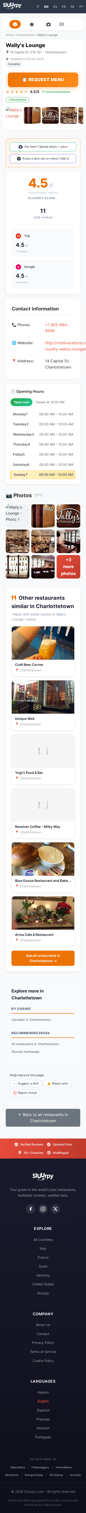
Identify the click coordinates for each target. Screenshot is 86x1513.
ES (55, 7)
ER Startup (56, 1475)
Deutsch (43, 1428)
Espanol (43, 1410)
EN (46, 7)
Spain (43, 1266)
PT (81, 7)
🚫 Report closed (25, 1093)
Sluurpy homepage (25, 1051)
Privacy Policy (43, 1343)
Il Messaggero (40, 1467)
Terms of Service (43, 1352)
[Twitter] (55, 1209)
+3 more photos (68, 566)
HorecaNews (64, 1467)
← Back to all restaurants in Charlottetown (43, 1117)
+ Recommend (17, 99)
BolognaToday (34, 1475)
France (43, 1257)
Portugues (43, 1437)
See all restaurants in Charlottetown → (43, 958)
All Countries (43, 1240)
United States (43, 1284)
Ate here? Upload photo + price (45, 146)
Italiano (43, 1392)
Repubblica (18, 1467)
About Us (43, 1325)
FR (64, 7)
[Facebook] (30, 1209)
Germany (43, 1275)
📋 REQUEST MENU (43, 79)
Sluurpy (43, 1293)
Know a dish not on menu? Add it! (46, 158)
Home (10, 35)
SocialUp (75, 1475)
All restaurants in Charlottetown (35, 1044)
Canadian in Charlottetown (31, 1020)
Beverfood (11, 1475)
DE (72, 7)
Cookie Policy (43, 1361)
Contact (43, 1334)
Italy (43, 1248)
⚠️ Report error (57, 1083)
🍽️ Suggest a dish (25, 1083)
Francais (43, 1419)
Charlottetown (25, 35)
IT (38, 7)
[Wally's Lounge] (14, 115)
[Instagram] (43, 1209)
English (43, 1401)
